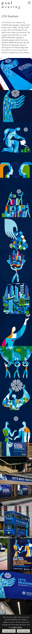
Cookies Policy (16, 627)
